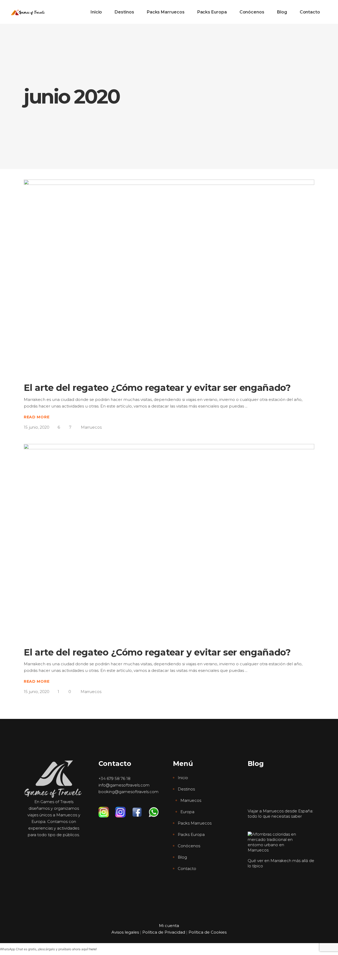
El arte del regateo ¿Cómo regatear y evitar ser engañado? (157, 387)
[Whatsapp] (156, 809)
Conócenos (189, 845)
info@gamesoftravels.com (123, 785)
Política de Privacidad (163, 932)
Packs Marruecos (195, 823)
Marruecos (91, 427)
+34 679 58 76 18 (114, 778)
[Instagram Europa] (123, 809)
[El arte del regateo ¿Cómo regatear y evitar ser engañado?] (169, 276)
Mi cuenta (169, 925)
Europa (187, 811)
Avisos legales (125, 932)
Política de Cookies (208, 932)
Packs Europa (191, 834)
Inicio (183, 777)
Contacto (187, 868)
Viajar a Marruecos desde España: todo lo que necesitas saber (280, 813)
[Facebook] (140, 809)
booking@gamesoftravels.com (128, 791)
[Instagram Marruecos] (106, 809)
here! (93, 949)
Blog (182, 857)
